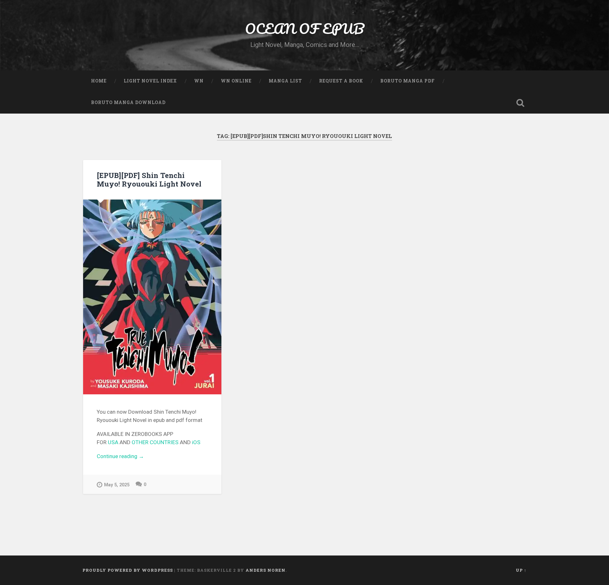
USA (113, 442)
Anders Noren (265, 570)
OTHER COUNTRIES (155, 442)
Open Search (520, 103)
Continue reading (152, 457)
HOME (99, 81)
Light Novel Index (150, 81)
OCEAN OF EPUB (304, 28)
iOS (196, 442)
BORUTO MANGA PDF (407, 81)
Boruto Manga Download (128, 102)
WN (199, 81)
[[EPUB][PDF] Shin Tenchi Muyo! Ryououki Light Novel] (152, 297)
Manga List (285, 81)
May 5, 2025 (116, 485)
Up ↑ (521, 570)
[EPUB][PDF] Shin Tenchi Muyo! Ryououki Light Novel (149, 179)
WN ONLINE (236, 81)
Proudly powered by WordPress (127, 570)
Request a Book (341, 81)
